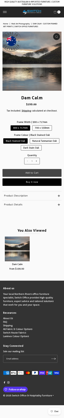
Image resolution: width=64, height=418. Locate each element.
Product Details (13, 205)
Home (5, 23)
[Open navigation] (4, 12)
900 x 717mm (20, 127)
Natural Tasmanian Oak (44, 141)
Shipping (26, 110)
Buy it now (32, 182)
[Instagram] (8, 382)
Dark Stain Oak (31, 147)
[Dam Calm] (17, 249)
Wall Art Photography (20, 23)
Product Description (16, 196)
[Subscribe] (53, 359)
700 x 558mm (42, 127)
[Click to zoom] (56, 36)
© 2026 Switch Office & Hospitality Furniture (27, 395)
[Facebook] (4, 382)
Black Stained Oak (15, 141)
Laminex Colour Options (16, 336)
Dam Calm (17, 264)
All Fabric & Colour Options (17, 329)
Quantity (32, 155)
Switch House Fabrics (14, 332)
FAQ (5, 322)
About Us (8, 318)
